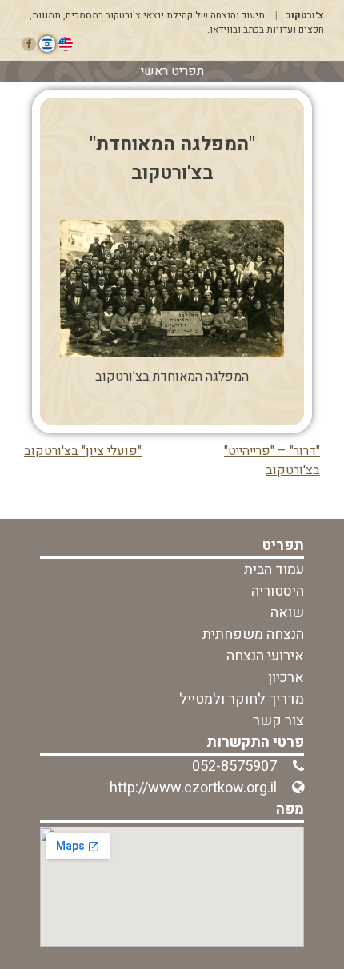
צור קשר (278, 721)
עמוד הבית (274, 569)
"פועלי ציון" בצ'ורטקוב (83, 451)
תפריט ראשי (172, 71)
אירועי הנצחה (265, 656)
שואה (287, 613)
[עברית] (47, 44)
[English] (65, 44)
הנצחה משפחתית (253, 634)
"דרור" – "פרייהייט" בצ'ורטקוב (272, 460)
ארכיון (286, 677)
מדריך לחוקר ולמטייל (241, 699)
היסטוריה (277, 591)
